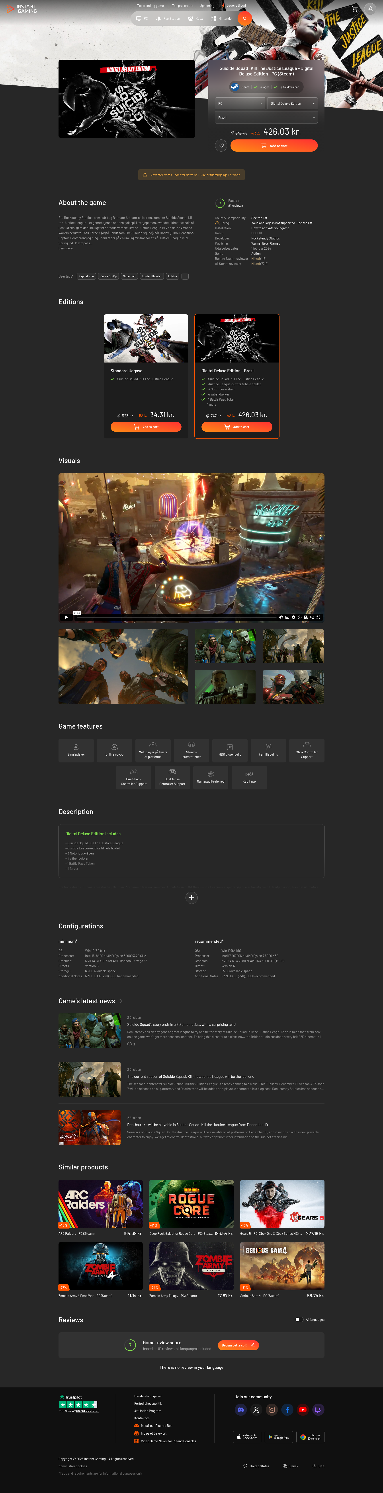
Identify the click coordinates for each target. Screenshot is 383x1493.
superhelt (129, 276)
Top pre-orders (182, 6)
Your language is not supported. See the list (281, 223)
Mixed (255, 258)
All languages (315, 1319)
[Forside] (22, 9)
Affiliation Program (147, 1411)
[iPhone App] (247, 1437)
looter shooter (152, 276)
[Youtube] (303, 1410)
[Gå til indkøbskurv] (355, 8)
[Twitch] (318, 1410)
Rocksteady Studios (265, 238)
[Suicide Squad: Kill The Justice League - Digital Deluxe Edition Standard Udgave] (146, 366)
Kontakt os (142, 1418)
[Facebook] (287, 1410)
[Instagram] (272, 1410)
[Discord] (241, 1410)
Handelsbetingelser (148, 1396)
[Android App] (279, 1437)
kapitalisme (86, 276)
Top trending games (151, 6)
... (185, 276)
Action (256, 253)
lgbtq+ (172, 276)
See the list (259, 218)
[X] (256, 1410)
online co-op (108, 276)
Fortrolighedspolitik (148, 1403)
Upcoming (207, 6)
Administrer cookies (73, 1466)
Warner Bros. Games (265, 243)
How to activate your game (270, 228)
